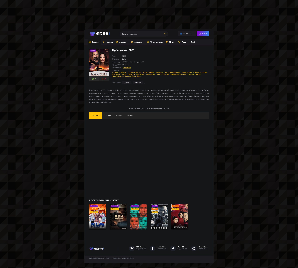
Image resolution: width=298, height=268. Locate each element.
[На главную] (103, 34)
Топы (184, 42)
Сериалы (138, 42)
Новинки (109, 42)
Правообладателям (96, 258)
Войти (204, 33)
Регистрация (188, 33)
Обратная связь (128, 258)
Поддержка (116, 258)
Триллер (138, 82)
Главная (96, 42)
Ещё (193, 42)
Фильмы (123, 42)
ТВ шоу (172, 42)
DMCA (107, 258)
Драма (126, 82)
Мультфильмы (156, 42)
